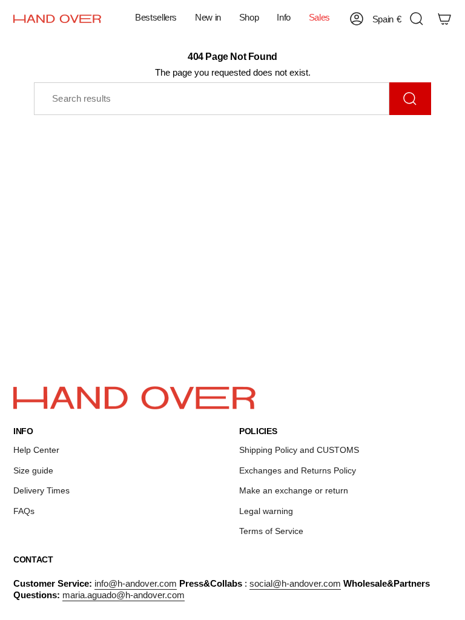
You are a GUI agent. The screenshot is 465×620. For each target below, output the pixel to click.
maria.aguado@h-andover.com (123, 595)
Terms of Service (271, 531)
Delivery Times (41, 490)
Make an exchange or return (293, 490)
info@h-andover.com (135, 583)
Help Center (36, 450)
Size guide (33, 470)
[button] (208, 19)
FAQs (24, 511)
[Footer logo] (134, 397)
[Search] (410, 98)
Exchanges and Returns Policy (297, 470)
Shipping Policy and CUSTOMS (299, 450)
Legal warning (266, 511)
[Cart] (444, 18)
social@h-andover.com (295, 583)
